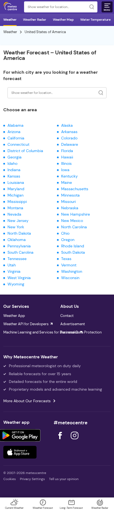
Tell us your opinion (64, 479)
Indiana (13, 169)
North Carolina (74, 226)
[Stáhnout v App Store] (20, 452)
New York (15, 226)
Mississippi (17, 201)
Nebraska (69, 207)
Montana (15, 207)
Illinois (66, 163)
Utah (11, 265)
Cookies (9, 479)
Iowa (65, 169)
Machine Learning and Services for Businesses (40, 332)
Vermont (68, 265)
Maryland (15, 188)
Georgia (14, 157)
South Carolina (20, 252)
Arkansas (69, 131)
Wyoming (15, 284)
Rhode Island (72, 245)
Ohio (65, 233)
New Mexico (72, 220)
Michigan (15, 195)
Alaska (67, 125)
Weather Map (63, 19)
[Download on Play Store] (20, 435)
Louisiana (15, 182)
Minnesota (70, 195)
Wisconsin (70, 277)
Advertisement (72, 324)
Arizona (13, 131)
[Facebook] (61, 441)
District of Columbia (25, 150)
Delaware (69, 144)
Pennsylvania (19, 245)
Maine (66, 182)
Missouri (68, 201)
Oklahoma (16, 239)
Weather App (14, 315)
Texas (66, 258)
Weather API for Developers (26, 324)
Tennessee (17, 258)
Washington (71, 271)
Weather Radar (34, 19)
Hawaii (67, 157)
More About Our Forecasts (27, 400)
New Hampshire (75, 214)
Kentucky (69, 176)
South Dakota (73, 252)
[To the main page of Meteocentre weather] (11, 7)
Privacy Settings (32, 479)
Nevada (14, 214)
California (15, 138)
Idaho (12, 163)
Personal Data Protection (81, 332)
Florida (67, 150)
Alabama (15, 125)
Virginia (13, 271)
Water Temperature (95, 19)
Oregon (67, 239)
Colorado (69, 138)
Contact (67, 315)
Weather (10, 19)
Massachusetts (74, 188)
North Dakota (19, 233)
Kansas (13, 176)
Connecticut (18, 144)
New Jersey (17, 220)
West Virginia (19, 277)
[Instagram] (74, 441)
